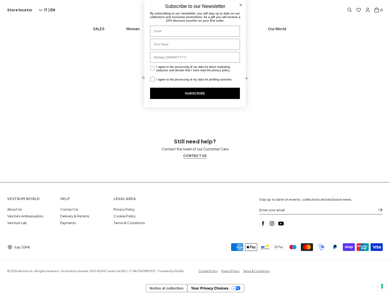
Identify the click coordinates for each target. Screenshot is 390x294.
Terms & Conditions (129, 223)
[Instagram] (272, 223)
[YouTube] (281, 223)
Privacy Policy (124, 209)
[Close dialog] (241, 5)
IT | (47, 9)
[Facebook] (263, 223)
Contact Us (69, 209)
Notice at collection (166, 288)
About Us (14, 209)
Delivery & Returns (74, 216)
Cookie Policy (125, 216)
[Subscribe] (380, 210)
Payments (68, 223)
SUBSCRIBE (195, 93)
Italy (17, 247)
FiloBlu (179, 271)
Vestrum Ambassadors (25, 216)
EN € (26, 247)
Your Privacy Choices (209, 288)
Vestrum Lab (17, 223)
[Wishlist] (358, 10)
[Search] (349, 10)
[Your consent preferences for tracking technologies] (382, 286)
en (52, 9)
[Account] (367, 10)
